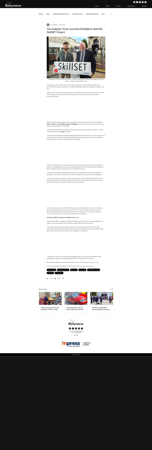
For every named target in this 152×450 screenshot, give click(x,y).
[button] (111, 14)
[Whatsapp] (145, 2)
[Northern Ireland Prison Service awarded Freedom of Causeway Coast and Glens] (101, 298)
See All (111, 289)
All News (41, 14)
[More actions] (104, 25)
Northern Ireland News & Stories (61, 14)
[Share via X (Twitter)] (51, 278)
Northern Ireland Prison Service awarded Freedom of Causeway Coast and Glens (101, 308)
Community (82, 269)
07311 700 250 (78, 332)
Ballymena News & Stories (92, 14)
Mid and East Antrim (63, 269)
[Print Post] (63, 278)
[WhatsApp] (82, 328)
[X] (137, 2)
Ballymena (74, 269)
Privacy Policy (75, 335)
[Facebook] (134, 2)
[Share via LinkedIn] (55, 278)
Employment (59, 273)
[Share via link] (59, 278)
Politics (48, 14)
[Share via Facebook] (47, 278)
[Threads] (140, 2)
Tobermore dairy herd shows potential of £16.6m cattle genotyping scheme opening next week (50, 308)
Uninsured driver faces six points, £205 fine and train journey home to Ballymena (75, 308)
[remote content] (76, 109)
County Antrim (51, 269)
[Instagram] (143, 2)
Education (50, 273)
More (103, 14)
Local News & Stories (77, 14)
